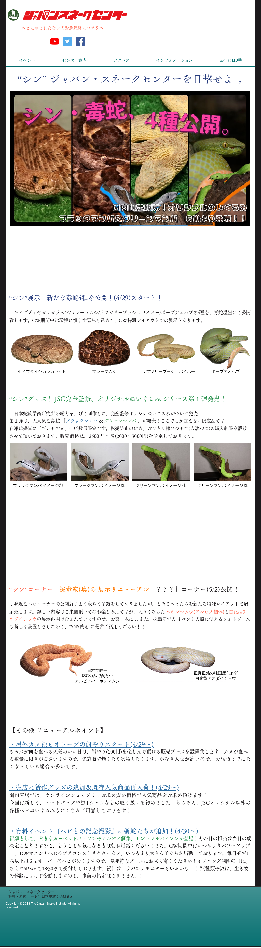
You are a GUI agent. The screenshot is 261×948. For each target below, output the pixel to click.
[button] (74, 60)
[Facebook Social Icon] (80, 41)
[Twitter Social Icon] (67, 41)
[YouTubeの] (54, 41)
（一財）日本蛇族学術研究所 (50, 896)
